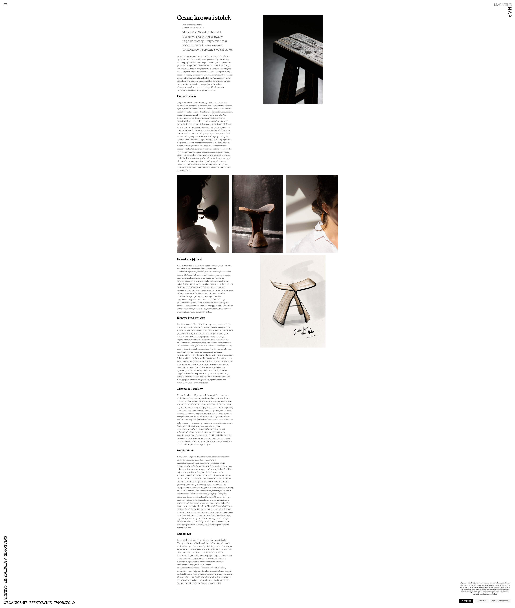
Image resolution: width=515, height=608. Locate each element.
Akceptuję (466, 601)
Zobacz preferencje (501, 601)
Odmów (481, 601)
